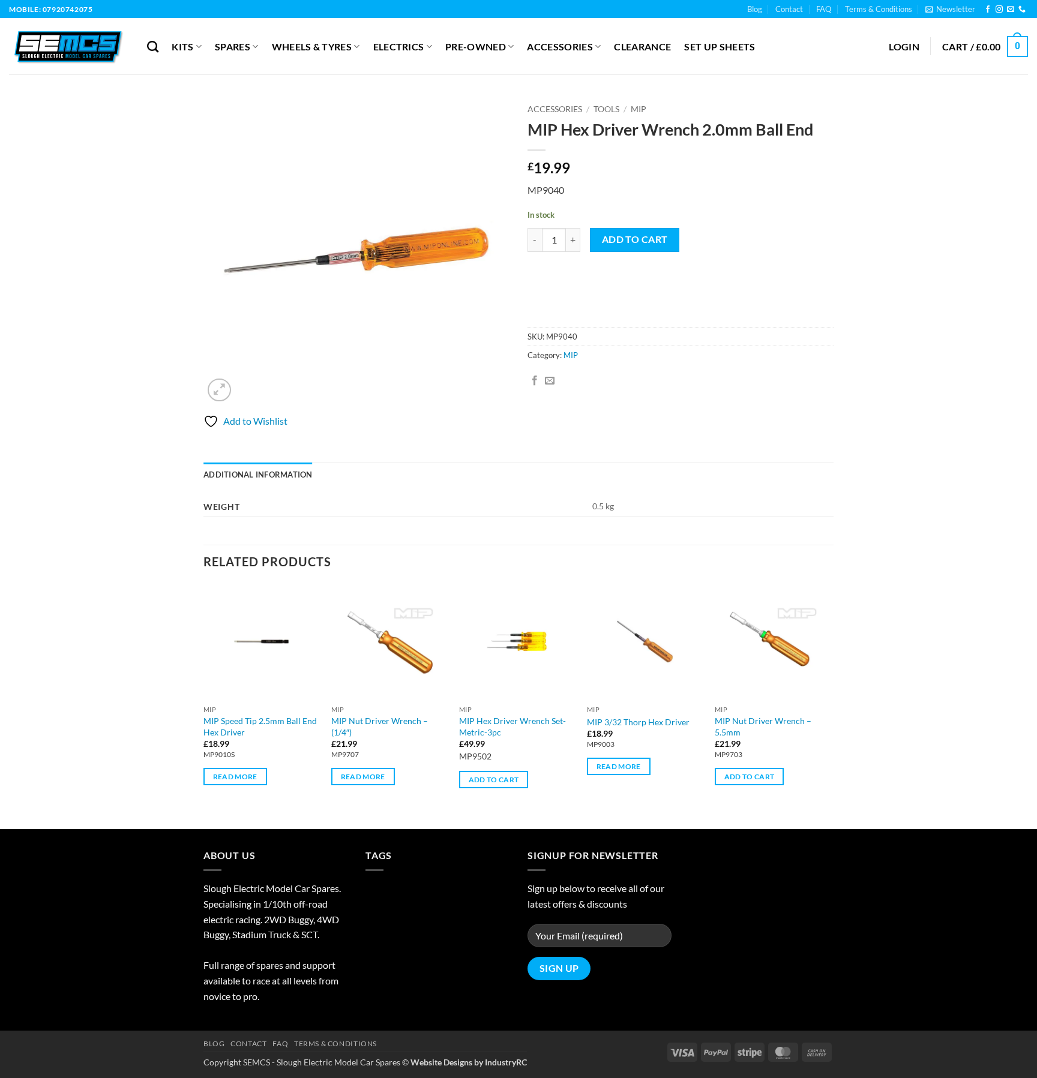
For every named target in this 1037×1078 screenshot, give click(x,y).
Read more (235, 788)
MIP (638, 109)
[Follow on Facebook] (987, 9)
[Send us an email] (1010, 9)
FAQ (823, 9)
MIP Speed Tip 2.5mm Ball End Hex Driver (260, 726)
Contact (789, 9)
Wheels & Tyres (312, 46)
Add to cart (635, 239)
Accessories (560, 46)
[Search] (152, 46)
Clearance (642, 46)
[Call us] (1022, 9)
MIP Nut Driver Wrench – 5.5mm (763, 726)
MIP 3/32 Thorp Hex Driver (638, 722)
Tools (606, 109)
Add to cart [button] (494, 791)
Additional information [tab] (258, 474)
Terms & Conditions (878, 9)
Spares (232, 46)
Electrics (398, 46)
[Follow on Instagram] (999, 9)
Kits (182, 46)
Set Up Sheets (719, 46)
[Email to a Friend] (550, 381)
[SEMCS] (69, 46)
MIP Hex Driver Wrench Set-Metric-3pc (512, 726)
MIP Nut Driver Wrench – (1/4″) (379, 726)
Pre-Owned (475, 46)
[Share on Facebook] (535, 381)
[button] (950, 9)
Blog (754, 9)
